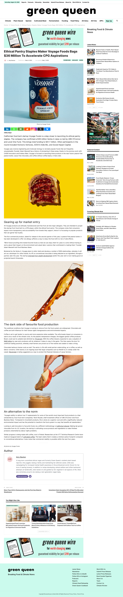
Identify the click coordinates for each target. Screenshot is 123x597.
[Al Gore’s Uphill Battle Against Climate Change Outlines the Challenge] (91, 248)
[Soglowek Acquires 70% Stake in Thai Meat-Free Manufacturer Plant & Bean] (91, 71)
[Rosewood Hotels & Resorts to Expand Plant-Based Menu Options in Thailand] (91, 61)
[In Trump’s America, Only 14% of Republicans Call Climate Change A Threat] (91, 219)
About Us (68, 2)
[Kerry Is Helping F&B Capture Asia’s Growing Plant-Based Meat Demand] (91, 203)
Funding (65, 21)
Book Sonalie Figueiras (104, 576)
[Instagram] (34, 129)
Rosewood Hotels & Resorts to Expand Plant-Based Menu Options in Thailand (107, 61)
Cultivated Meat (40, 21)
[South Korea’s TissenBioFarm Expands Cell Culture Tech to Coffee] (69, 513)
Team (98, 581)
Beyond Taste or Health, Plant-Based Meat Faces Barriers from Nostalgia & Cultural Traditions (107, 51)
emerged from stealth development (40, 256)
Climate (8, 21)
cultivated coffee (29, 437)
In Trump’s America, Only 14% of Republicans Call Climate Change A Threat (107, 218)
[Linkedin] (7, 129)
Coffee (81, 60)
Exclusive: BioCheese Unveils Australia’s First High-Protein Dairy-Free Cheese (107, 100)
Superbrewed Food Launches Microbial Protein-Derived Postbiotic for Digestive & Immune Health (107, 90)
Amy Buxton (21, 457)
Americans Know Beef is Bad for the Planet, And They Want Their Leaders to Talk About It (107, 238)
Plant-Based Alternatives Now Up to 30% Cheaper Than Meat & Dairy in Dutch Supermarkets (107, 80)
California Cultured (62, 426)
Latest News (76, 569)
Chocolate (75, 60)
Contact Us (85, 2)
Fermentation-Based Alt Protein (12, 505)
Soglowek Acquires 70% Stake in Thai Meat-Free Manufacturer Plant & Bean (107, 71)
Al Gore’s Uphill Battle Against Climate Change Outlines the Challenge (105, 247)
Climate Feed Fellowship (80, 583)
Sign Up (109, 21)
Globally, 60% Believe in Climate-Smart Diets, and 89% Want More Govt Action (106, 228)
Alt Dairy (85, 21)
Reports (24, 2)
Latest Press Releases (104, 574)
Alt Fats (94, 21)
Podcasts (30, 2)
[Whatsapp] (14, 129)
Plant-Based (18, 21)
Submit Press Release (57, 2)
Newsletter (46, 2)
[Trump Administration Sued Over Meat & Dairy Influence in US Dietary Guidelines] (44, 513)
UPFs (101, 21)
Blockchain (13, 352)
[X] (40, 129)
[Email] (20, 129)
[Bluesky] (47, 129)
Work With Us (76, 2)
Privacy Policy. (73, 594)
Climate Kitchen (102, 585)
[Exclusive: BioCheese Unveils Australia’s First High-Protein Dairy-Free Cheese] (91, 100)
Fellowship (38, 2)
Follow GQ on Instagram (80, 576)
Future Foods (67, 60)
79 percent (38, 339)
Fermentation (54, 21)
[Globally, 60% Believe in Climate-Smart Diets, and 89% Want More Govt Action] (91, 228)
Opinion (29, 21)
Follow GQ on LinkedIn (79, 574)
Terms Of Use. (80, 594)
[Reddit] (27, 129)
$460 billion (8, 341)
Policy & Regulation (37, 505)
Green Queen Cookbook (80, 585)
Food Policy (75, 21)
